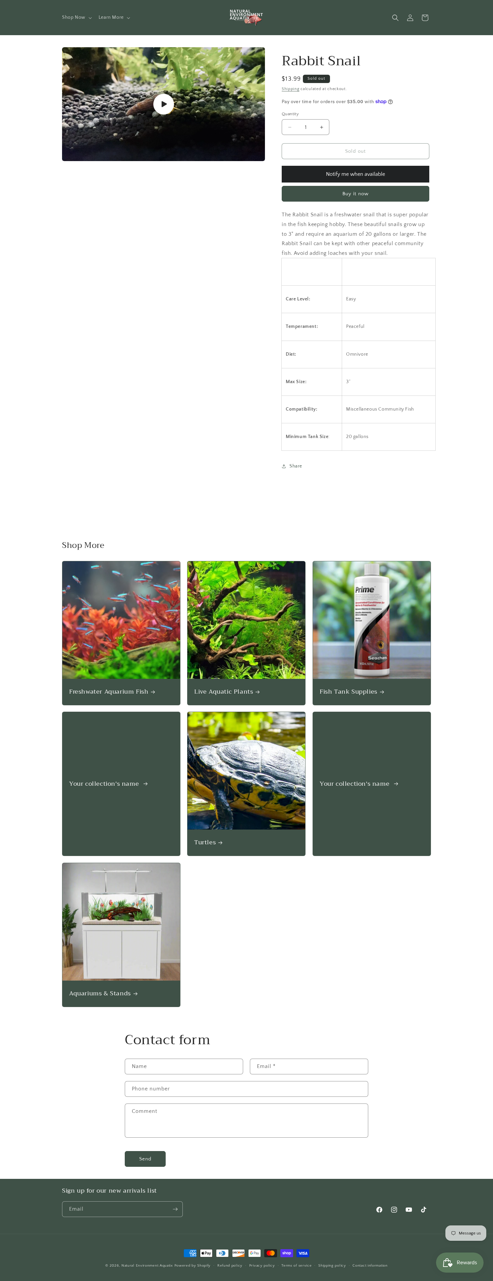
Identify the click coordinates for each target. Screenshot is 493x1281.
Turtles (205, 842)
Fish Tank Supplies (348, 692)
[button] (76, 17)
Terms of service (296, 1266)
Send (145, 1158)
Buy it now (355, 194)
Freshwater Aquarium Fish (108, 692)
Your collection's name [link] (105, 784)
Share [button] (295, 466)
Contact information (369, 1266)
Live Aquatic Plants (223, 692)
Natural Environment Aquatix (147, 1266)
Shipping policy (332, 1266)
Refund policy (229, 1266)
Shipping (290, 89)
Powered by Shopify (192, 1266)
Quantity (290, 114)
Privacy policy (262, 1266)
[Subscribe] (175, 1209)
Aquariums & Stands (100, 993)
